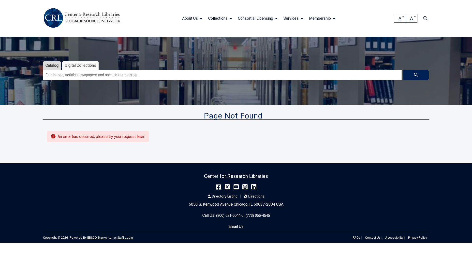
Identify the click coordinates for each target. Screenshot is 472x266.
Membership (320, 18)
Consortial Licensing (255, 18)
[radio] (52, 65)
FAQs (356, 237)
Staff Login (125, 237)
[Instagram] (245, 186)
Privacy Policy (417, 237)
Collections (218, 18)
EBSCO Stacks (97, 237)
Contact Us (373, 237)
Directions (256, 196)
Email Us (236, 226)
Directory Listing (224, 196)
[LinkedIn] (253, 186)
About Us (190, 18)
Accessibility (394, 237)
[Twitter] (227, 186)
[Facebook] (218, 186)
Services (291, 18)
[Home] (83, 18)
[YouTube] (236, 186)
